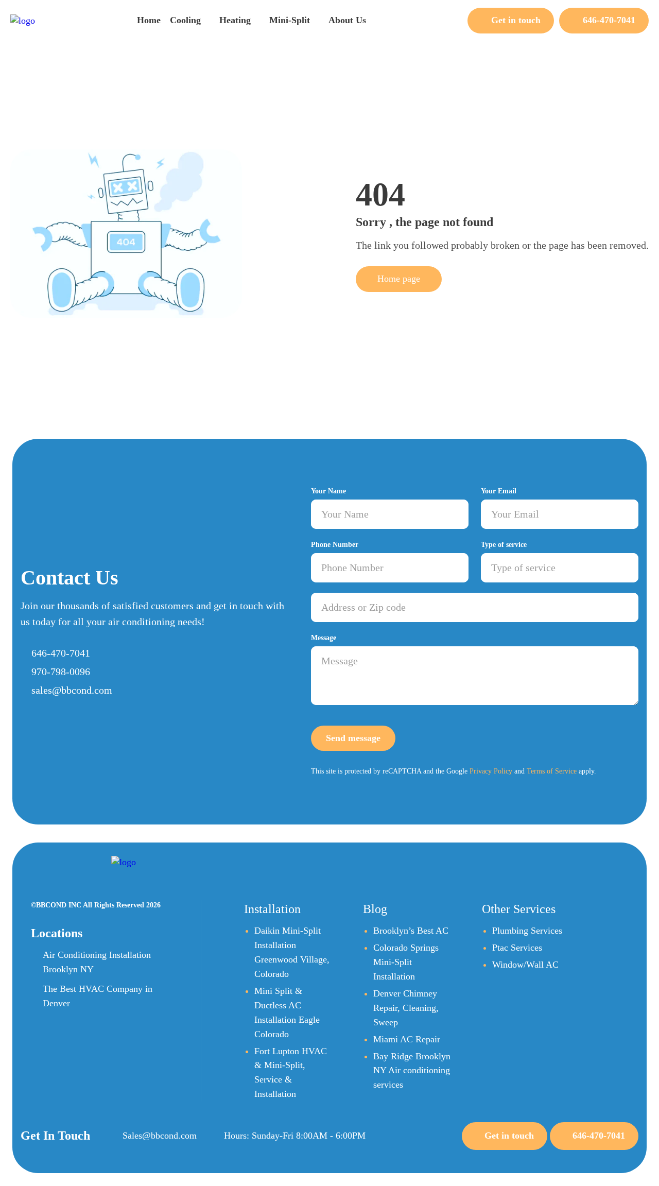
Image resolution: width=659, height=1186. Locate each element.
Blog (375, 909)
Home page (398, 278)
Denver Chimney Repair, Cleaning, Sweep (406, 1007)
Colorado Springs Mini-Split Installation (406, 962)
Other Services (519, 909)
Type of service (504, 544)
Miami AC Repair (406, 1039)
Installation (272, 909)
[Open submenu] (206, 19)
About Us (347, 20)
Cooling (185, 20)
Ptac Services (517, 947)
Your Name (328, 491)
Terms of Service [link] (552, 771)
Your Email (498, 491)
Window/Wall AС (525, 964)
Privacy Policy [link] (491, 771)
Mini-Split (289, 20)
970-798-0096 (60, 671)
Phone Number (334, 544)
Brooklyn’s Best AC (410, 930)
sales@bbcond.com (71, 690)
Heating (235, 20)
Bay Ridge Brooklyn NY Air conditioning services (411, 1070)
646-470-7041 (60, 653)
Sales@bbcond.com (160, 1135)
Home (149, 20)
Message (323, 638)
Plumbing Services (527, 930)
